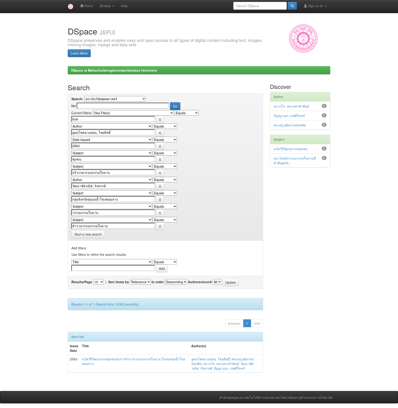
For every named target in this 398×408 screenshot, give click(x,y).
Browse (106, 5)
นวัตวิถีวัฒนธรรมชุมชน (290, 148)
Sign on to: (316, 5)
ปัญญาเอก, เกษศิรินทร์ (229, 368)
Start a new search (88, 234)
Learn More (79, 53)
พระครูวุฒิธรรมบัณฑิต (290, 125)
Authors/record (200, 282)
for (73, 105)
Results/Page (81, 282)
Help (124, 5)
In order (158, 282)
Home (88, 5)
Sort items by (118, 282)
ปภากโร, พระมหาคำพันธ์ (220, 363)
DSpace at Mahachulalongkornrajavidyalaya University (114, 70)
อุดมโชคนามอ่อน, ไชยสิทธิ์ (210, 359)
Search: (77, 98)
